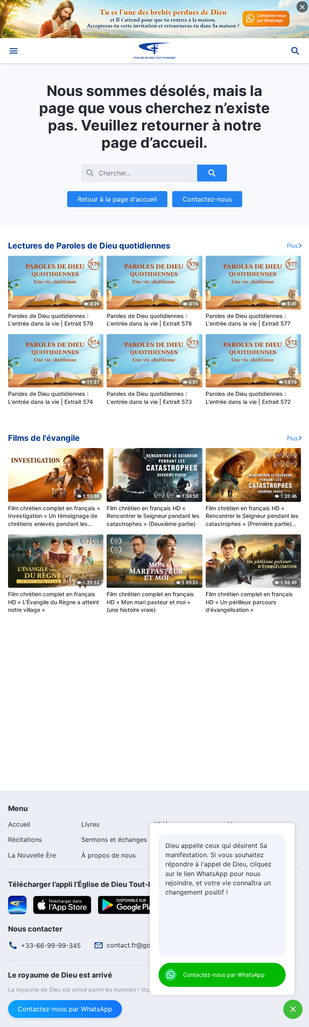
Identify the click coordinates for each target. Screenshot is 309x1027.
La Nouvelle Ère (32, 855)
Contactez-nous (207, 199)
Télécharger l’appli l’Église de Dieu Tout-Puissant (93, 884)
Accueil (19, 824)
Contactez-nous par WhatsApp (65, 1009)
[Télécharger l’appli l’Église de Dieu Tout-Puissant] (17, 905)
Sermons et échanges (114, 839)
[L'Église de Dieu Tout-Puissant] (154, 50)
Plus (292, 245)
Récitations (25, 839)
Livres (90, 824)
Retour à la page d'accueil (117, 199)
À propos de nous (108, 855)
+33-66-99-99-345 (51, 945)
